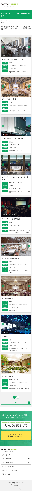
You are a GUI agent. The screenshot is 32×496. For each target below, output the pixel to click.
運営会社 (15, 486)
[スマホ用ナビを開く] (30, 5)
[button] (3, 47)
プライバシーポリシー (16, 484)
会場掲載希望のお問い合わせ (16, 482)
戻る (16, 403)
